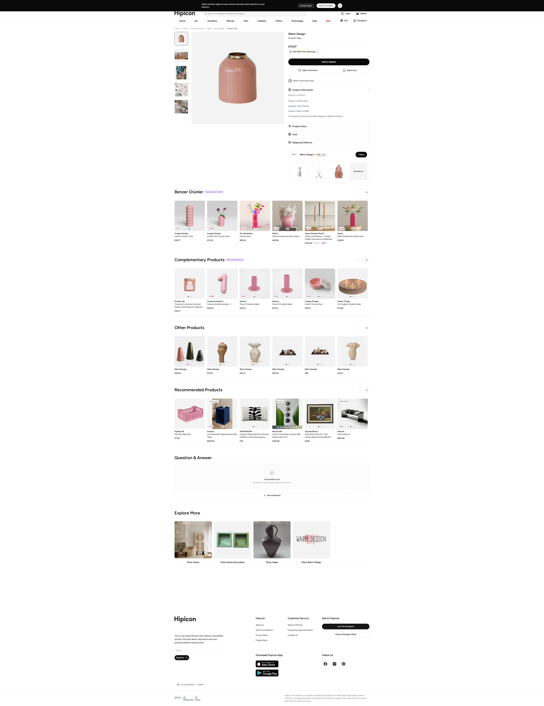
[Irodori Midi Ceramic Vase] (222, 216)
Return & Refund (295, 625)
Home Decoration (197, 28)
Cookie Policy (262, 640)
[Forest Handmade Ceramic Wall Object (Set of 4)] (287, 414)
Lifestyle (261, 21)
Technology (297, 21)
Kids (315, 21)
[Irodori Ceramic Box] (320, 284)
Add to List (352, 70)
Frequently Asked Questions (300, 630)
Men (246, 21)
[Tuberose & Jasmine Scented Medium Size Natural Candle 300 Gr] (190, 284)
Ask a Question (274, 495)
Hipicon (177, 28)
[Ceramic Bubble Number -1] (222, 284)
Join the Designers (345, 626)
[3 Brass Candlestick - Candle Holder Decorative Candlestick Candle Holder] (320, 216)
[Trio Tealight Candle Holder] (352, 284)
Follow (361, 154)
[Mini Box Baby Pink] (190, 414)
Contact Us (293, 635)
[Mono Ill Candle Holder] (287, 284)
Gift (346, 20)
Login (347, 13)
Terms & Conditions (264, 630)
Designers (362, 20)
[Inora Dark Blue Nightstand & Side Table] (222, 414)
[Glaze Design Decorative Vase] (287, 216)
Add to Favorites (309, 70)
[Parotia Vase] (255, 216)
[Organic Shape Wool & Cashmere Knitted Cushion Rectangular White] (255, 414)
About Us (260, 625)
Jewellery (212, 21)
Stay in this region (326, 6)
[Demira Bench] (352, 414)
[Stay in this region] (340, 5)
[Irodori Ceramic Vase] (190, 216)
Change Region (306, 6)
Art (196, 21)
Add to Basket (329, 62)
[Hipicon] (185, 13)
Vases (209, 28)
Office (278, 21)
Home (182, 21)
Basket (363, 13)
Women (230, 21)
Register (180, 657)
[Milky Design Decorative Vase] (352, 216)
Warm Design (219, 28)
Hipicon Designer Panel (345, 634)
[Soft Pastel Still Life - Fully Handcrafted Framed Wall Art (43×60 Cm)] (320, 414)
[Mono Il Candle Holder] (255, 284)
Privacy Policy (262, 635)
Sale (328, 21)
